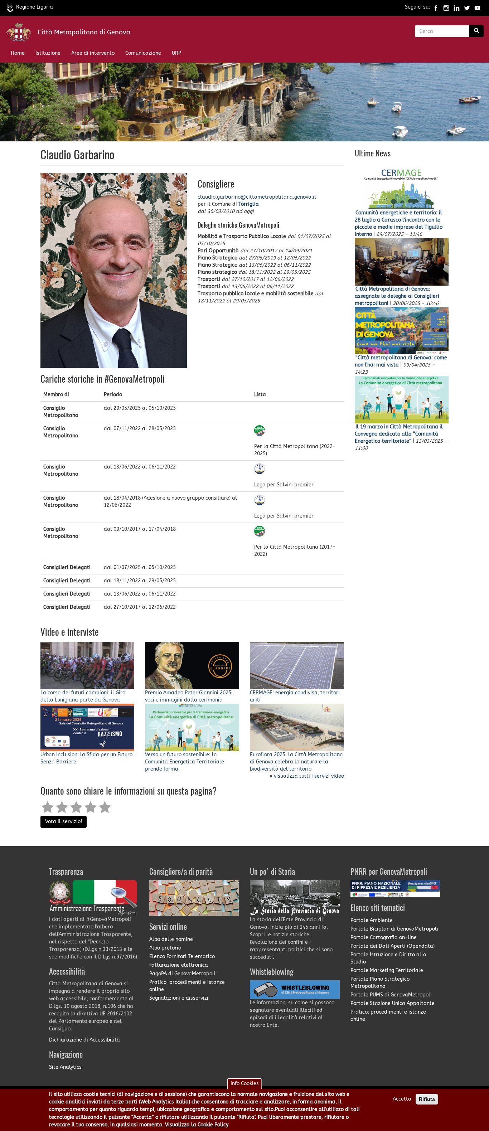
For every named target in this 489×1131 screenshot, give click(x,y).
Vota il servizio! (63, 822)
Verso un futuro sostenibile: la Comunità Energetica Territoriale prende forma (184, 762)
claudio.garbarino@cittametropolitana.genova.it (257, 197)
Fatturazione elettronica (178, 965)
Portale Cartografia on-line (383, 938)
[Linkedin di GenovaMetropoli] (456, 7)
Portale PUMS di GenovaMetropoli (391, 995)
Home (18, 53)
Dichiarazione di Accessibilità (84, 1040)
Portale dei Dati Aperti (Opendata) (392, 946)
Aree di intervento (93, 53)
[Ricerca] (476, 31)
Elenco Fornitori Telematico (182, 956)
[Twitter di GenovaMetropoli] (467, 7)
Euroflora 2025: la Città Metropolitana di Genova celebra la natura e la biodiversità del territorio (296, 762)
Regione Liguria (34, 7)
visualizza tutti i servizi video (309, 776)
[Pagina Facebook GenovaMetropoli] (435, 7)
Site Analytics (65, 1067)
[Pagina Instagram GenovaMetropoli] (446, 7)
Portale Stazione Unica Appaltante (392, 1003)
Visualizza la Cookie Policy (196, 1125)
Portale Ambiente (371, 920)
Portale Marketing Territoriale (386, 970)
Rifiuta (427, 1099)
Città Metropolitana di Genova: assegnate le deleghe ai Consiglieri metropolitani (397, 296)
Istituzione (47, 53)
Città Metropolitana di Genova (84, 32)
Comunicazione (143, 53)
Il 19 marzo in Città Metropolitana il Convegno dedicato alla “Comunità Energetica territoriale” (399, 434)
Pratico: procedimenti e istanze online (388, 1015)
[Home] (21, 34)
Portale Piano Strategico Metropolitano (380, 982)
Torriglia (248, 204)
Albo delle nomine (171, 939)
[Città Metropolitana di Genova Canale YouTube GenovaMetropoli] (477, 7)
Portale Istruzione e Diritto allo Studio (388, 958)
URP (176, 53)
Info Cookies (245, 1084)
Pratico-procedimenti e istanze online (187, 985)
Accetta (402, 1099)
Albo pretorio (165, 948)
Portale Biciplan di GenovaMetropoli (394, 929)
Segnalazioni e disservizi (178, 998)
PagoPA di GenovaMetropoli (182, 974)
